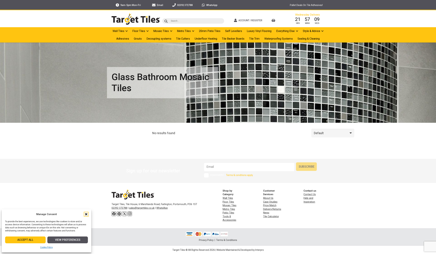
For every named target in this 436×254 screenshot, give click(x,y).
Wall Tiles (228, 198)
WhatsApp (162, 208)
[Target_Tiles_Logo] (136, 19)
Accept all (25, 239)
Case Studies (270, 201)
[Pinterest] (119, 213)
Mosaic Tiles (229, 205)
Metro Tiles (229, 209)
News (266, 212)
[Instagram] (129, 213)
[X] (124, 213)
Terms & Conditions (226, 240)
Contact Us (309, 194)
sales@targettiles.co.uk (141, 208)
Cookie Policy (46, 247)
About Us (268, 198)
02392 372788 (119, 208)
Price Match (269, 205)
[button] (86, 214)
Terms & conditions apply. (239, 175)
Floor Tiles (228, 201)
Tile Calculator (271, 216)
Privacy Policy (206, 240)
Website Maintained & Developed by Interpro (240, 250)
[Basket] (278, 20)
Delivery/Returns (272, 209)
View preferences (67, 239)
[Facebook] (114, 213)
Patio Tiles (228, 212)
